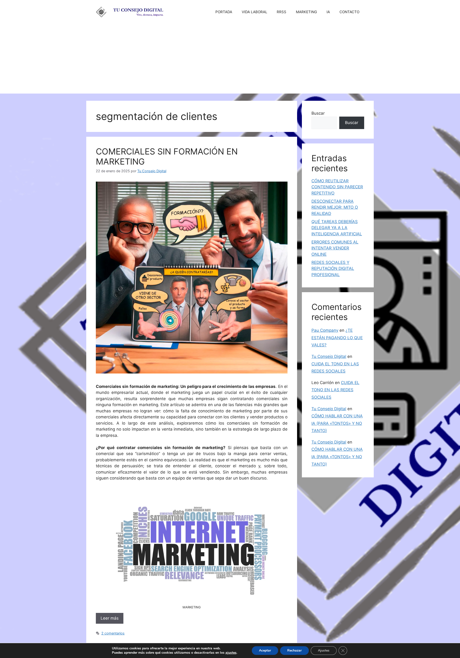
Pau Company (324, 330)
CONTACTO (349, 12)
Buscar (318, 113)
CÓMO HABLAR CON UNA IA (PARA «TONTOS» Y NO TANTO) (337, 423)
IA (328, 12)
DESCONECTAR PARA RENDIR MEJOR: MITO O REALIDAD (334, 207)
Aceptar (265, 650)
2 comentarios (113, 633)
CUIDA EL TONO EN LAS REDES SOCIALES (335, 390)
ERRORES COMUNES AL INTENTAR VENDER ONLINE (334, 248)
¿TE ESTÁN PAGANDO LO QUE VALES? (337, 337)
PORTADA (223, 12)
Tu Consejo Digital (328, 356)
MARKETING (306, 12)
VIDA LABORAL (254, 12)
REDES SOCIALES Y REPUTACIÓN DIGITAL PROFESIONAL (332, 268)
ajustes (230, 653)
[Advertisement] (230, 60)
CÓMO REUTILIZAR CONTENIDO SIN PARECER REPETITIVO (337, 187)
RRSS (281, 12)
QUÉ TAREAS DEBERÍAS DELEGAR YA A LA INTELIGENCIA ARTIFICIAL (336, 227)
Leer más (110, 618)
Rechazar (294, 650)
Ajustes (323, 650)
